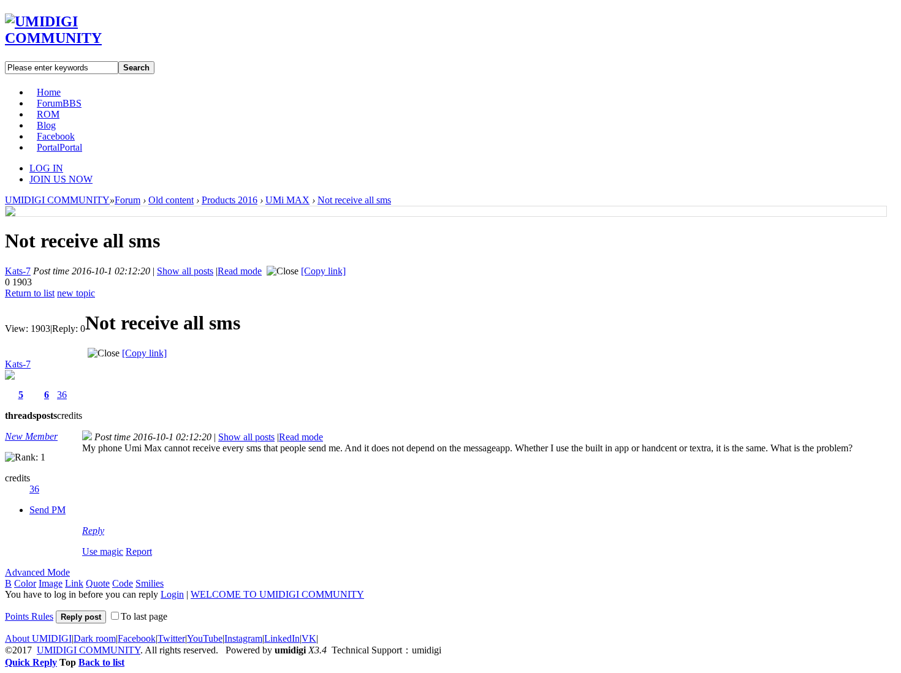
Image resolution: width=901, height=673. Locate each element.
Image (51, 583)
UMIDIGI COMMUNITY (57, 200)
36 (62, 394)
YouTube (204, 638)
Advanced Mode (37, 572)
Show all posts (185, 271)
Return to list (30, 293)
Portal (59, 147)
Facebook (56, 136)
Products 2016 (229, 200)
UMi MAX (287, 200)
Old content (171, 200)
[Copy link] (323, 271)
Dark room (95, 638)
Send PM (47, 510)
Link (74, 583)
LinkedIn (282, 638)
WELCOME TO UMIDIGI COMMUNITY (277, 594)
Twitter (171, 638)
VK (309, 638)
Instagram (243, 638)
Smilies (149, 583)
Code (122, 583)
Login (172, 594)
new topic (76, 293)
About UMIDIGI (38, 638)
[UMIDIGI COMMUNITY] (71, 38)
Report (139, 551)
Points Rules (29, 616)
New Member (31, 436)
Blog (46, 125)
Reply (93, 530)
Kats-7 (18, 271)
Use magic (102, 551)
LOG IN (46, 168)
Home (49, 92)
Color (25, 583)
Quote (98, 583)
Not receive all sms (354, 200)
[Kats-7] (10, 213)
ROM (48, 114)
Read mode (240, 271)
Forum (59, 103)
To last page (144, 616)
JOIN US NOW (61, 179)
